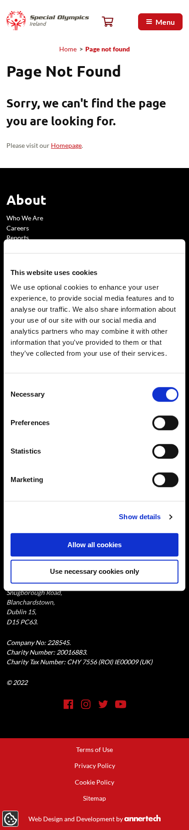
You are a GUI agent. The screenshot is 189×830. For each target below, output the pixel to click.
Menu (165, 21)
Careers (17, 228)
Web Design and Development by (92, 819)
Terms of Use (94, 749)
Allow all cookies (94, 545)
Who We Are (24, 218)
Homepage (66, 145)
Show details (140, 517)
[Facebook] (68, 704)
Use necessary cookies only (94, 572)
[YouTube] (120, 704)
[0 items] (107, 22)
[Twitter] (103, 704)
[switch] (165, 422)
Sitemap (94, 798)
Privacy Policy (94, 765)
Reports (17, 237)
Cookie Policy (94, 782)
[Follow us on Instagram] (85, 704)
